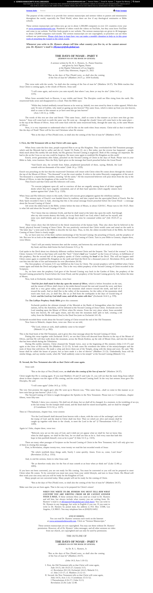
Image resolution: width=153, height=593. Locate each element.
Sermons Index (31, 11)
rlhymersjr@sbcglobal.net (66, 47)
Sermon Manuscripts (25, 2)
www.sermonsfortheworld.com (42, 28)
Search (137, 2)
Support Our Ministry (123, 2)
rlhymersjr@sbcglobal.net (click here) (77, 502)
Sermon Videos (93, 2)
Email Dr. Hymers (107, 2)
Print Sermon (121, 11)
